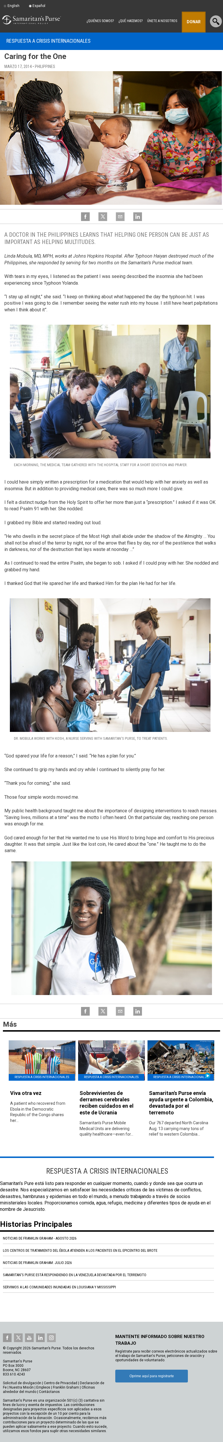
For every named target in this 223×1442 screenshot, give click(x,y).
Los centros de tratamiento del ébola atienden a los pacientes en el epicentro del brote (80, 1250)
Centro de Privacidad (60, 1383)
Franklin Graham (66, 1387)
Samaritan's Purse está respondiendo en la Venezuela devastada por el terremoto (74, 1275)
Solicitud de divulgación (22, 1383)
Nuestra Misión (21, 1387)
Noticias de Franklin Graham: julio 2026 (37, 1262)
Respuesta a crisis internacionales (48, 41)
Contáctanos (49, 1392)
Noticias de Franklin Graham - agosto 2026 (39, 1238)
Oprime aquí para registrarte (152, 1376)
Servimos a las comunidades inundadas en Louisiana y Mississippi (59, 1287)
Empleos (43, 1387)
